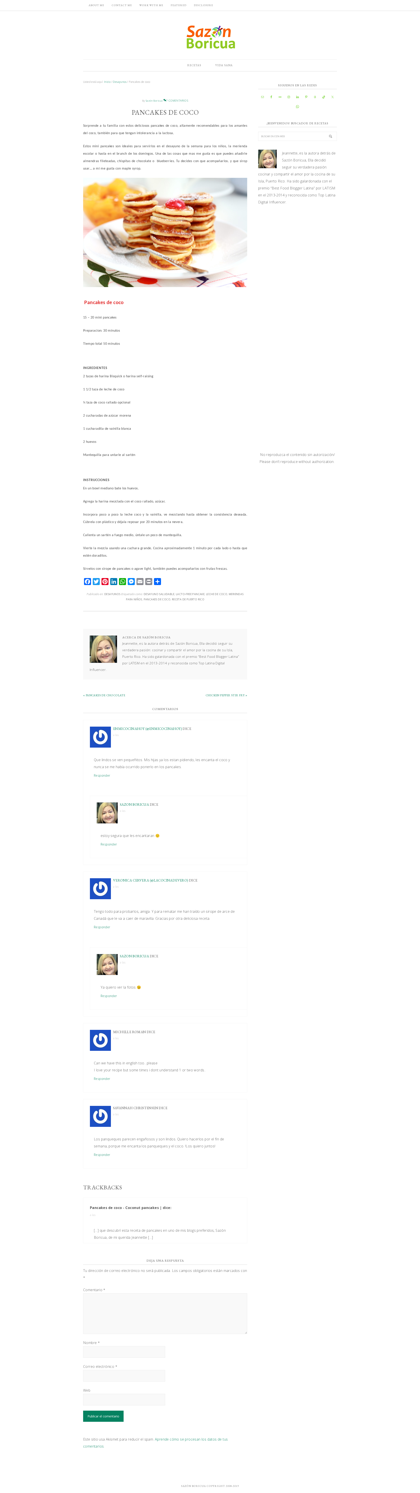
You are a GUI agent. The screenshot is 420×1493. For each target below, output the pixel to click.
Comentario (94, 1289)
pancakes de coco (157, 599)
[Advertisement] (297, 244)
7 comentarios (177, 100)
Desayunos (112, 594)
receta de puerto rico (188, 599)
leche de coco (216, 594)
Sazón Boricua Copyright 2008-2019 (210, 1486)
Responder (102, 775)
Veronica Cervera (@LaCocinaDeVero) (150, 880)
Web (86, 1390)
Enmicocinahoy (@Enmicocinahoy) (147, 728)
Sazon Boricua (134, 804)
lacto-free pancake (190, 594)
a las (116, 735)
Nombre (91, 1342)
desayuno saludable (159, 594)
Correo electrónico (100, 1366)
